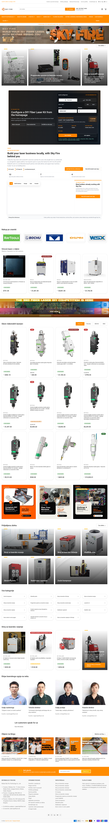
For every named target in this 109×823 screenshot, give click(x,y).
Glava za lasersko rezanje (62, 794)
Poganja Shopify (16, 820)
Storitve (31, 16)
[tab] (68, 100)
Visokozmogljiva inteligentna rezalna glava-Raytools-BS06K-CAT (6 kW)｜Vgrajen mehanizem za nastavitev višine (13, 416)
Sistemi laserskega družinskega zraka (76, 16)
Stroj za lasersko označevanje (64, 603)
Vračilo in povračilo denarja (52, 1)
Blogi (38, 16)
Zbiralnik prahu (10, 581)
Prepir (97, 20)
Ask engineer (87, 135)
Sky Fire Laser (6, 279)
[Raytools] (11, 238)
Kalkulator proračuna (34, 800)
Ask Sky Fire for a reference (73, 169)
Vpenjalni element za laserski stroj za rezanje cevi (38, 617)
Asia (31, 183)
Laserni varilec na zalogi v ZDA (8, 1)
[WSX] (97, 238)
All (11, 183)
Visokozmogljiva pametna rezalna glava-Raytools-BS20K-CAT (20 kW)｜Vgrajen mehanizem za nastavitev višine (67, 416)
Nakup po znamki (21, 16)
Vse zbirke (101, 45)
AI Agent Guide (32, 809)
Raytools (80, 324)
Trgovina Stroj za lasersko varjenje (94, 665)
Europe (25, 183)
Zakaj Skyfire (31, 796)
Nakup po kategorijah (8, 16)
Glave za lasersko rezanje (14, 57)
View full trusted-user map (92, 169)
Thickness (80, 107)
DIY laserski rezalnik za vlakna (36, 802)
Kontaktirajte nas (93, 1)
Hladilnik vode (89, 552)
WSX (104, 324)
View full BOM (68, 135)
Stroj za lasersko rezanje (61, 783)
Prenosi (91, 16)
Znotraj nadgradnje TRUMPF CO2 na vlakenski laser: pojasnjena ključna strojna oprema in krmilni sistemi (67, 760)
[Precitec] (54, 238)
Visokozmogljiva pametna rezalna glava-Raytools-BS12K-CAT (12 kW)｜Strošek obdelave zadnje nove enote (40, 409)
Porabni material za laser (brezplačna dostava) (38, 610)
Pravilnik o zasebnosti (34, 783)
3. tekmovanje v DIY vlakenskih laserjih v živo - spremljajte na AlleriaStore (54, 24)
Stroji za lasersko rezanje (14, 552)
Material (60, 107)
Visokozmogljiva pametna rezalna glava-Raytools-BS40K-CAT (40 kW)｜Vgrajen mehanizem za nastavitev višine (13, 468)
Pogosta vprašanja (33, 794)
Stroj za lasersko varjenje (94, 74)
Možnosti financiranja (74, 1)
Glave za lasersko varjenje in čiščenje (65, 617)
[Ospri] (76, 238)
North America (17, 183)
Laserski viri (87, 603)
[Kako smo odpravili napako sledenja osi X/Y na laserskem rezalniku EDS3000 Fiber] (94, 745)
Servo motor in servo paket (62, 807)
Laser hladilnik (59, 798)
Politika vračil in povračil (35, 788)
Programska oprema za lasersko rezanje (46, 75)
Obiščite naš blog (99, 734)
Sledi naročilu (99, 16)
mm (88, 104)
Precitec (88, 324)
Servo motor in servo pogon (10, 617)
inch (93, 104)
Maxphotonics (87, 279)
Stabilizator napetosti (39, 581)
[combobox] (46, 9)
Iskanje (71, 9)
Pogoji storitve (32, 785)
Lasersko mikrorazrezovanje (36, 807)
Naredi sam (46, 16)
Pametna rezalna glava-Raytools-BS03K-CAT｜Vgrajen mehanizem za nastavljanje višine (94, 364)
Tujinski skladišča (58, 16)
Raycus (32, 279)
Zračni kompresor (64, 581)
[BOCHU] (33, 238)
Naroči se (85, 771)
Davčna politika (84, 1)
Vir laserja (58, 792)
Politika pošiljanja (64, 1)
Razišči (5, 20)
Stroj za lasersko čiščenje (67, 552)
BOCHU (97, 324)
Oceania (36, 183)
